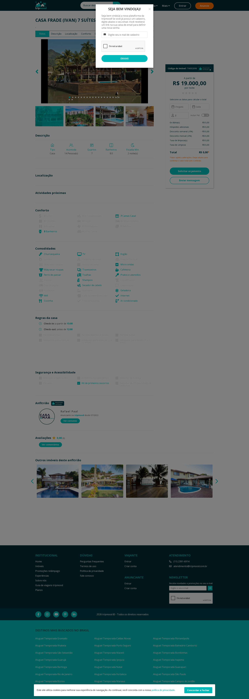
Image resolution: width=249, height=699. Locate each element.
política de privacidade (163, 690)
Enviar (125, 58)
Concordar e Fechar (198, 690)
